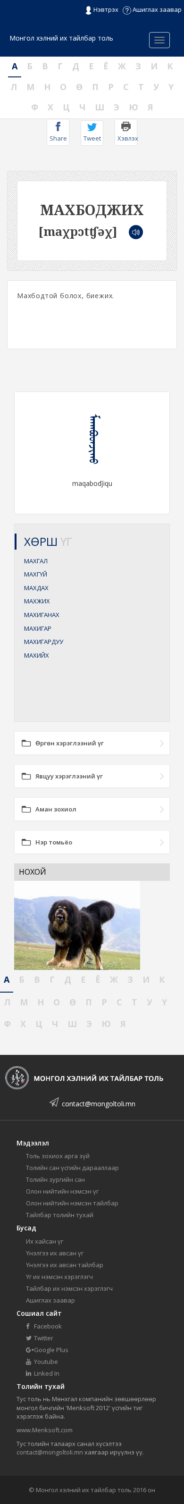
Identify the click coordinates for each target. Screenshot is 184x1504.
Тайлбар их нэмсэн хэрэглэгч (69, 1288)
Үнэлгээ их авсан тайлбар (64, 1265)
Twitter (43, 1338)
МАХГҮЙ (35, 574)
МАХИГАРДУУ (43, 641)
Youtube (45, 1361)
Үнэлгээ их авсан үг (55, 1253)
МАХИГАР (37, 628)
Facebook (47, 1326)
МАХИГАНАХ (41, 614)
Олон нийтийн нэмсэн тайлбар (72, 1203)
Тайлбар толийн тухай (59, 1215)
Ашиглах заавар (156, 9)
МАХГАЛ (36, 561)
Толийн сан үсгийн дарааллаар (72, 1167)
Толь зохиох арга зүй (58, 1156)
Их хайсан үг (44, 1241)
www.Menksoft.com (45, 1430)
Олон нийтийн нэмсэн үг (62, 1191)
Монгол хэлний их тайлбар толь (61, 37)
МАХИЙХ (36, 655)
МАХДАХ (36, 588)
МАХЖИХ (37, 601)
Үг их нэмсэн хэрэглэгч (59, 1276)
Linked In (46, 1373)
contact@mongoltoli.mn (98, 1103)
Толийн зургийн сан (55, 1179)
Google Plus (50, 1349)
